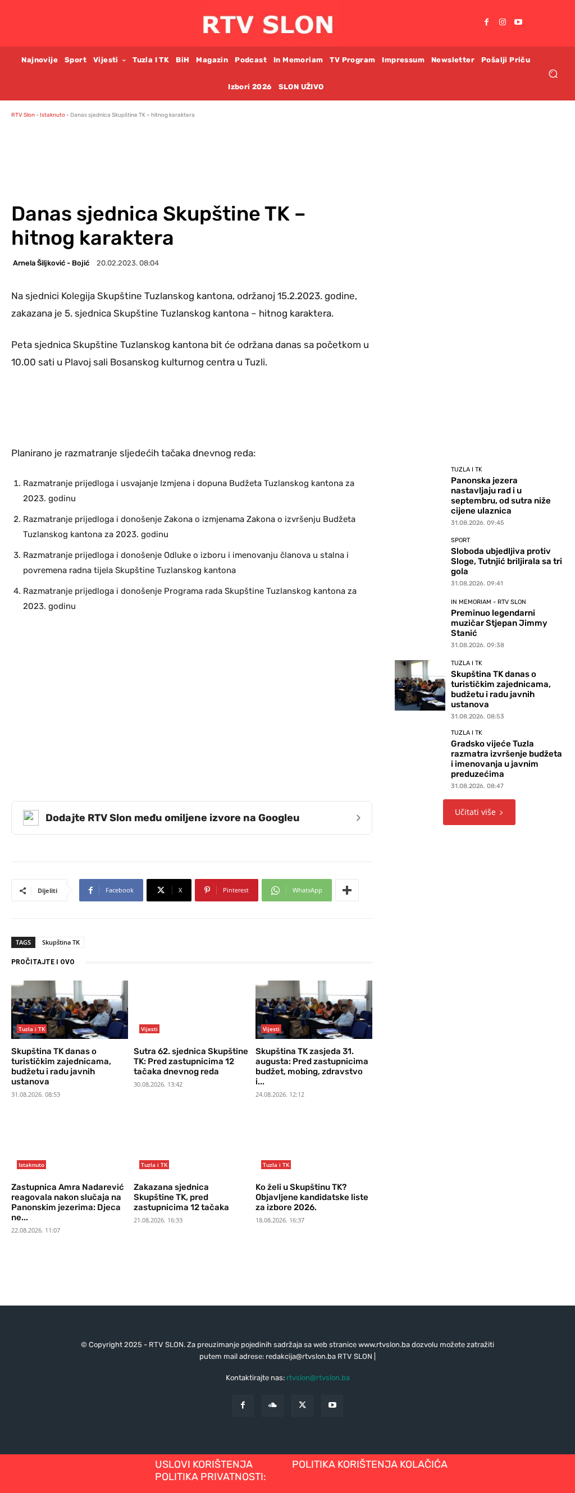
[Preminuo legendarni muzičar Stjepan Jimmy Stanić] (420, 623)
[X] (302, 1406)
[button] (553, 73)
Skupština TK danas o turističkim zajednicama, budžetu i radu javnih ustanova (61, 1066)
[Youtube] (518, 23)
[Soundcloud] (273, 1406)
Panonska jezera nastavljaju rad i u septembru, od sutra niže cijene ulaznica (501, 495)
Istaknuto (52, 115)
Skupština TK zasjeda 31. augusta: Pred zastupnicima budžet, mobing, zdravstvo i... (311, 1066)
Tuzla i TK (32, 1029)
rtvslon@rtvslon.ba (318, 1377)
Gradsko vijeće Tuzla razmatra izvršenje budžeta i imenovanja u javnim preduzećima (506, 759)
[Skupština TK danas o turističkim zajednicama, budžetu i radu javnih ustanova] (69, 1010)
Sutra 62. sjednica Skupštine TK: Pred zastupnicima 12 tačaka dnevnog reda (191, 1061)
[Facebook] (487, 23)
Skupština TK (61, 942)
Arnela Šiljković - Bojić (51, 263)
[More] (347, 890)
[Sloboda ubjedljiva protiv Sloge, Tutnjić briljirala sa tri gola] (420, 561)
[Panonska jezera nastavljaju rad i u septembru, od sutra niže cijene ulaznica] (420, 491)
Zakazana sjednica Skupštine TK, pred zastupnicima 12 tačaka (181, 1197)
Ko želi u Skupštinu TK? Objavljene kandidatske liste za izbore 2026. (311, 1197)
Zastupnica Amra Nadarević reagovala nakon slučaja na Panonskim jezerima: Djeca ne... (67, 1202)
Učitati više (475, 812)
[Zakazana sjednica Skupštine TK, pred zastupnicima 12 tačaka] (192, 1145)
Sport (460, 540)
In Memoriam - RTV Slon (488, 602)
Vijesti (149, 1029)
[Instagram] (502, 23)
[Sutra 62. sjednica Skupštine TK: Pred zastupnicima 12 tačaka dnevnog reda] (192, 1010)
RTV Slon (23, 115)
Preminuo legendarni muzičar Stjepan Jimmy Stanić (499, 623)
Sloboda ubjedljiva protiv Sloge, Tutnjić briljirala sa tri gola (506, 561)
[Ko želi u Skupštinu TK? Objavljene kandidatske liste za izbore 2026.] (313, 1145)
